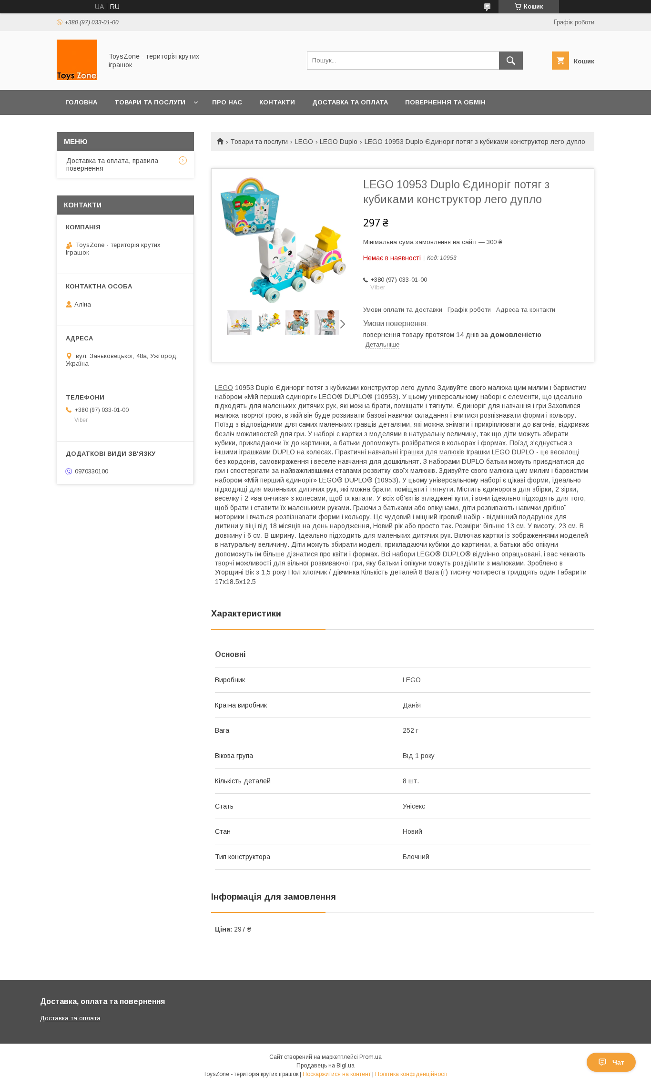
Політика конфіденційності (411, 1074)
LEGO (304, 141)
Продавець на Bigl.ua (325, 1065)
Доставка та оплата (350, 102)
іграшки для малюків (432, 452)
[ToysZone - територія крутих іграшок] (77, 78)
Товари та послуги (149, 102)
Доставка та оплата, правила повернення (112, 164)
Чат (618, 1062)
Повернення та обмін (445, 102)
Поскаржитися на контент (337, 1074)
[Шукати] (511, 60)
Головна (81, 102)
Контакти (277, 102)
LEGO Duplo (338, 141)
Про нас (227, 102)
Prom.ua (370, 1057)
